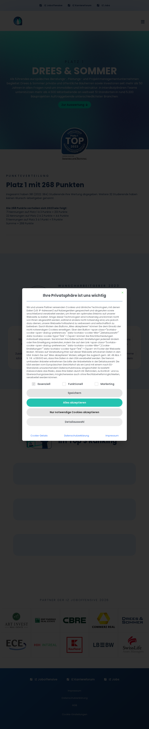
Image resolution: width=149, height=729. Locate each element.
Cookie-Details (39, 435)
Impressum (112, 435)
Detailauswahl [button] (74, 422)
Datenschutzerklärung (76, 435)
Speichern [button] (74, 393)
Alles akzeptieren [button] (74, 402)
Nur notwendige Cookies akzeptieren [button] (74, 412)
